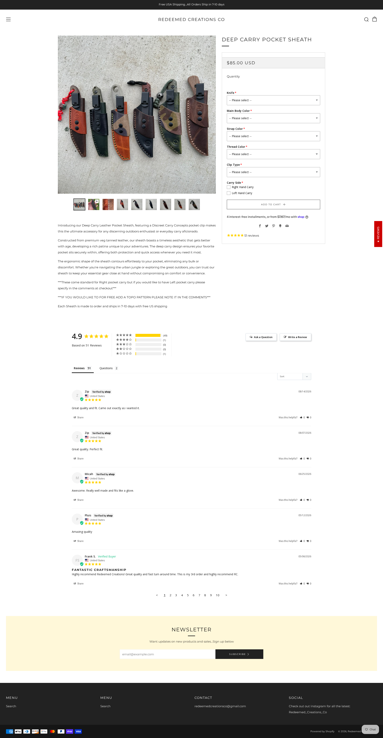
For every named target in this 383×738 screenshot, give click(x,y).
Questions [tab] (106, 368)
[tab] (79, 204)
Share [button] (80, 417)
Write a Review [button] (297, 337)
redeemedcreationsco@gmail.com (220, 706)
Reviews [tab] (79, 368)
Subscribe (237, 654)
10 (217, 595)
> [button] (226, 595)
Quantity (233, 76)
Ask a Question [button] (263, 337)
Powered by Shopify (322, 731)
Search (11, 706)
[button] (302, 417)
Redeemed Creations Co (191, 19)
